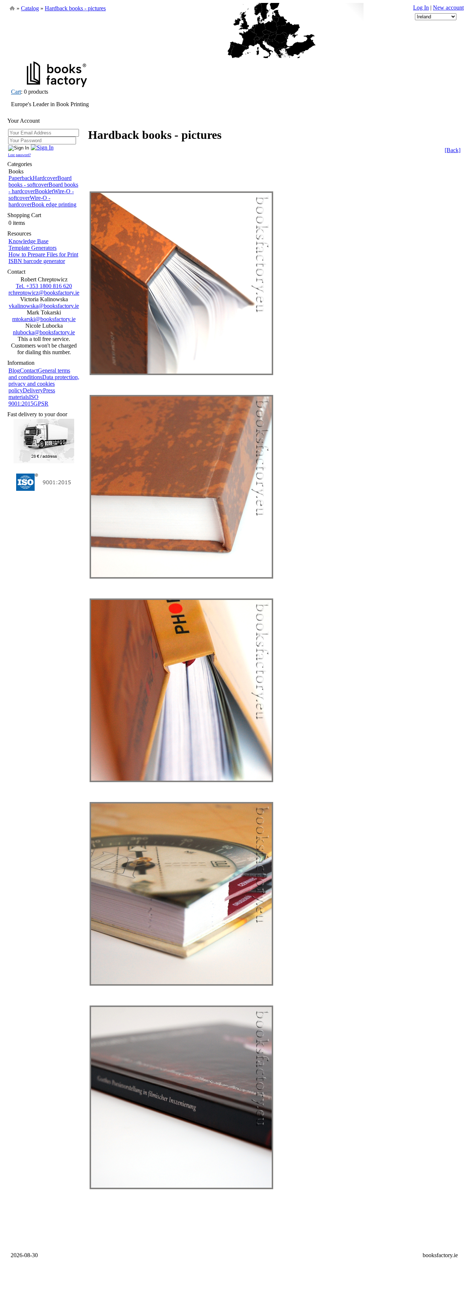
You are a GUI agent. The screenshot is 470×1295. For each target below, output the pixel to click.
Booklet (44, 191)
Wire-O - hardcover (29, 201)
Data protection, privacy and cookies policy (43, 383)
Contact (29, 370)
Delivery (33, 390)
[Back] (452, 150)
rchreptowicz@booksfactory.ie (43, 292)
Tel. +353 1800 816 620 (44, 286)
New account (448, 7)
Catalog (30, 8)
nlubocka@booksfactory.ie (44, 332)
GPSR (40, 403)
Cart (16, 92)
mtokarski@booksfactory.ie (44, 319)
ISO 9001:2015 (23, 400)
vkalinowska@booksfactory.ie (44, 306)
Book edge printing (54, 204)
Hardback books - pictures (75, 8)
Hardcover (45, 178)
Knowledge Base (28, 241)
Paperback (20, 178)
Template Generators (32, 248)
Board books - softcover (40, 181)
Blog (14, 370)
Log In (421, 7)
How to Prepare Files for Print (43, 254)
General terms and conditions (39, 373)
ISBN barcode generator (36, 261)
